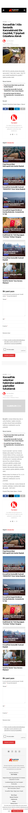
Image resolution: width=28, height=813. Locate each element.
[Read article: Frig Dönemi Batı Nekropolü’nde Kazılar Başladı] (14, 154)
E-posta (5, 326)
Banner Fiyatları (14, 797)
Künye (14, 801)
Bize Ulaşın (14, 795)
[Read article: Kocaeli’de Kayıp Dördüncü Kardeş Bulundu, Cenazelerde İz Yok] (14, 200)
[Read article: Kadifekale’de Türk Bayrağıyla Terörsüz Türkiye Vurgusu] (14, 225)
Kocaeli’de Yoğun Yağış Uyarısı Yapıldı (14, 791)
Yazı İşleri (11, 40)
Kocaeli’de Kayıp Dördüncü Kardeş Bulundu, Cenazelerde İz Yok (14, 95)
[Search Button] (24, 10)
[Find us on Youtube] (8, 751)
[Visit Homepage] (14, 10)
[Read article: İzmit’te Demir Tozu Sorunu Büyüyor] (14, 271)
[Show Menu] (3, 10)
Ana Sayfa (5, 21)
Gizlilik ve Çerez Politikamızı (18, 809)
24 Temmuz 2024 (9, 43)
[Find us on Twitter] (16, 751)
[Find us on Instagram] (19, 751)
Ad (4, 319)
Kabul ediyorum (17, 811)
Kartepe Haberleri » (14, 772)
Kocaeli (9, 21)
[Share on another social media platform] (22, 109)
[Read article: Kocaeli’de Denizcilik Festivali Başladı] (14, 248)
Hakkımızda (14, 799)
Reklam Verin (14, 803)
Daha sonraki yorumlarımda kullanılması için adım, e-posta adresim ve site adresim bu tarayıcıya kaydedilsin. (14, 341)
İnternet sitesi (6, 333)
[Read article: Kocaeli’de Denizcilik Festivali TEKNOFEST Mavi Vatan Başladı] (14, 177)
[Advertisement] (15, 16)
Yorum (5, 299)
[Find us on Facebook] (12, 751)
